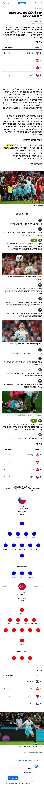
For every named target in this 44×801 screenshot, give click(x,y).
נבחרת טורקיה (28, 752)
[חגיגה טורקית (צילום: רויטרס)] (22, 189)
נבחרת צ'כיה (38, 752)
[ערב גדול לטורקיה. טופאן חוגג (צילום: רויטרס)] (22, 730)
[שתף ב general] (4, 3)
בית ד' (39, 42)
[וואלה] (22, 3)
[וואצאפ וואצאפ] (8, 3)
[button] (34, 3)
